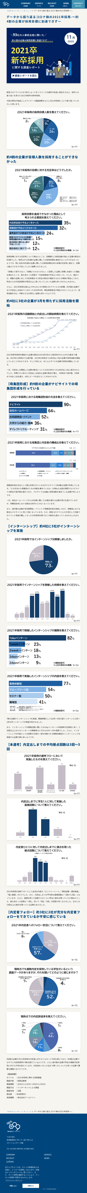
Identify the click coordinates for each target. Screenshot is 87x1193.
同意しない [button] (13, 1186)
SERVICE (39, 4)
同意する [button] (31, 1186)
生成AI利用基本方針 (13, 1181)
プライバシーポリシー (13, 1169)
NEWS (66, 4)
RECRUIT (52, 4)
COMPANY (25, 4)
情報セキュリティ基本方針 (15, 1173)
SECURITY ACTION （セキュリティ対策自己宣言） (23, 1177)
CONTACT (78, 4)
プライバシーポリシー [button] (13, 1180)
